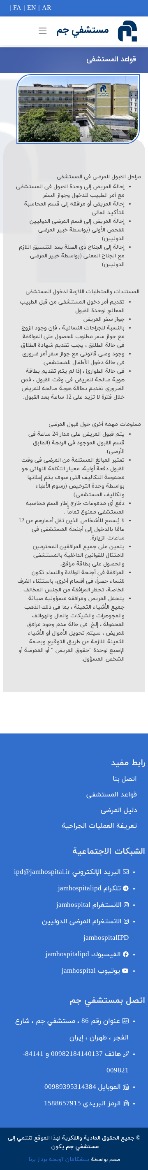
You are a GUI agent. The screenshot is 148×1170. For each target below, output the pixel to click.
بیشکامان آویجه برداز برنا (58, 1159)
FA (17, 8)
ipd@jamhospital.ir (67, 872)
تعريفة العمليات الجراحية (99, 826)
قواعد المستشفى (111, 795)
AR (46, 8)
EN (31, 8)
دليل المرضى (119, 810)
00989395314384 (82, 1087)
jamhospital (89, 905)
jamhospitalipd (89, 889)
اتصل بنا (125, 779)
